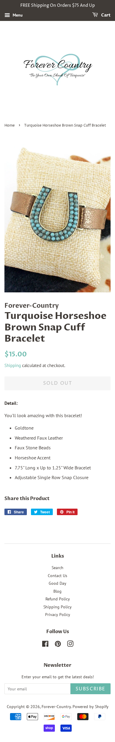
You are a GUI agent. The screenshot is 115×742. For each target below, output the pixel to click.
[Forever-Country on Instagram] (70, 645)
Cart (105, 15)
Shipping (12, 365)
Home (9, 125)
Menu (17, 15)
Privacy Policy (57, 614)
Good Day (57, 583)
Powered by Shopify (91, 706)
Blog (57, 591)
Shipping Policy (57, 607)
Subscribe (90, 689)
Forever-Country (56, 706)
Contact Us (57, 575)
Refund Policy (57, 599)
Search (57, 567)
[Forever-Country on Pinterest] (58, 645)
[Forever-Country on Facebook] (45, 645)
